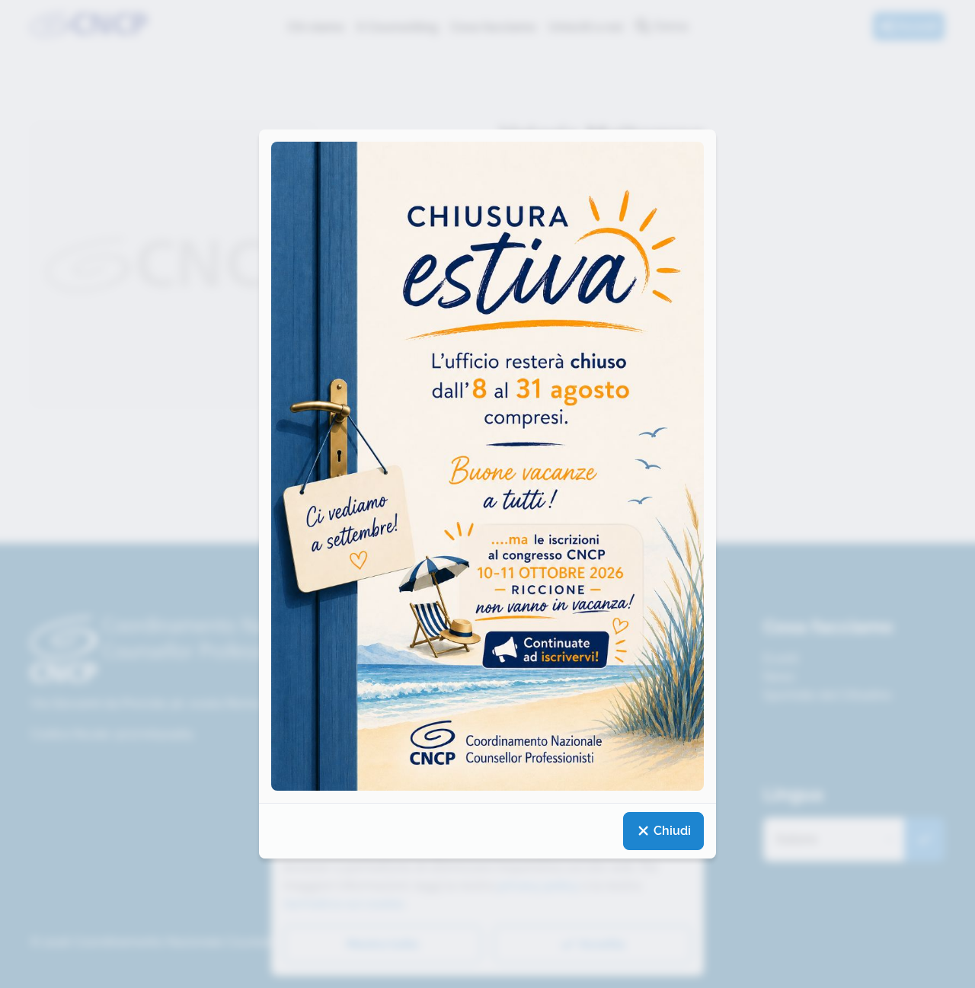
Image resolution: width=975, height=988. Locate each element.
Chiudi (671, 830)
